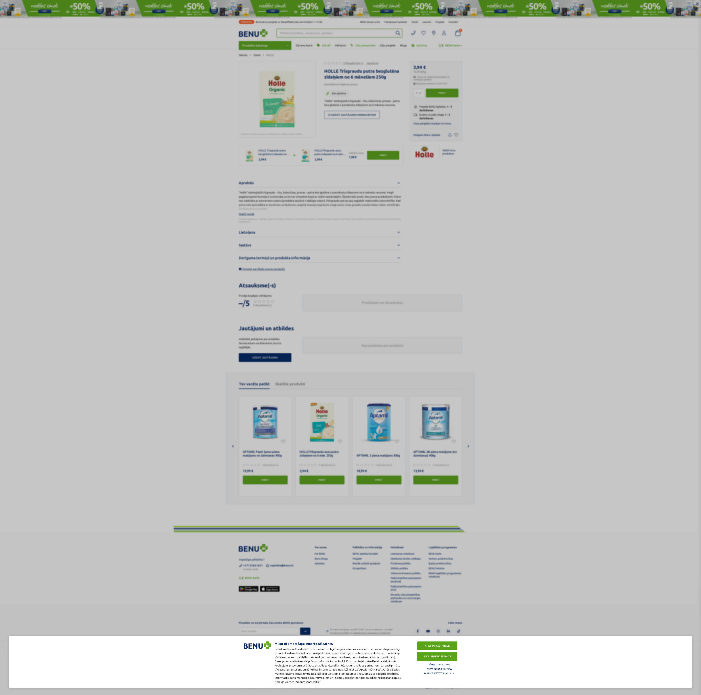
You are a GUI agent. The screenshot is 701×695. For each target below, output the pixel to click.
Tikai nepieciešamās (437, 656)
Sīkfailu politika (439, 664)
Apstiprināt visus (437, 645)
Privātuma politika (439, 669)
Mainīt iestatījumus (437, 673)
